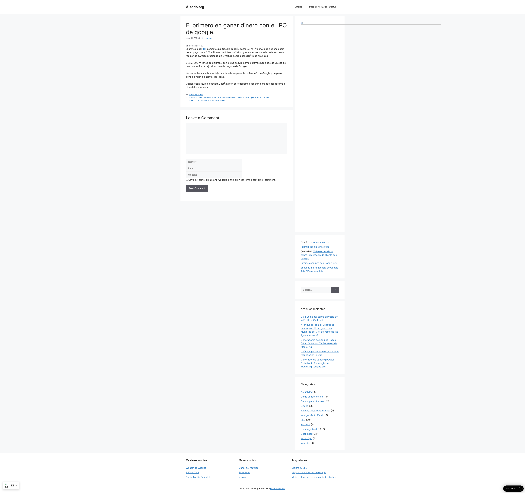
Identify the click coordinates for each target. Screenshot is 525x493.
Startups (305, 424)
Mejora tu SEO (299, 467)
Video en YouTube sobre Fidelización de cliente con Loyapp (319, 255)
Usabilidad (307, 433)
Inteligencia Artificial (312, 415)
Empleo (298, 6)
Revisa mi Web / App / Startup (322, 6)
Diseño (304, 406)
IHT (204, 49)
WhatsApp (306, 438)
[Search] (335, 290)
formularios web (321, 242)
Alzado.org (195, 7)
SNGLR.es (244, 472)
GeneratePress (277, 488)
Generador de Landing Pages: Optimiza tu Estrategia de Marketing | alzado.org (317, 363)
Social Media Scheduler (199, 477)
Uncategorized (196, 94)
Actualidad (307, 392)
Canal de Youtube (249, 467)
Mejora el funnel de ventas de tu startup (314, 477)
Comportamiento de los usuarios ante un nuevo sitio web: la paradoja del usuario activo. (229, 97)
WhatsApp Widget (196, 467)
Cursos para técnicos (312, 401)
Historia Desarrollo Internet (315, 410)
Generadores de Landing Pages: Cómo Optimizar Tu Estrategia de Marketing (319, 343)
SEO (303, 420)
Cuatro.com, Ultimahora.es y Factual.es (207, 100)
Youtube (305, 443)
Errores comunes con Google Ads (319, 263)
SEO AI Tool (192, 472)
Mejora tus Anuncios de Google (309, 472)
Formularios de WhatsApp (315, 246)
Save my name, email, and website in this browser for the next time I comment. (232, 179)
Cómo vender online (312, 396)
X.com (242, 477)
